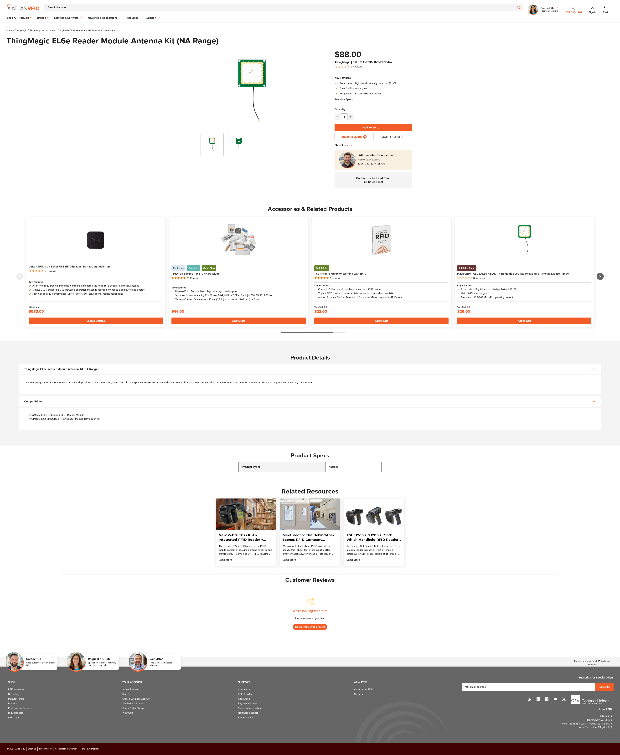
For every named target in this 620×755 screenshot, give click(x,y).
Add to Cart (369, 127)
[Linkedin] (538, 699)
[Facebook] (546, 699)
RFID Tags (14, 717)
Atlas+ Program (130, 689)
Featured (193, 268)
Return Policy (245, 717)
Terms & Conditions (90, 749)
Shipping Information (250, 708)
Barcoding (13, 694)
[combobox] (276, 7)
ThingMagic (342, 62)
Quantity (340, 109)
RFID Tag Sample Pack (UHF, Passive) (195, 274)
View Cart (127, 712)
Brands (41, 18)
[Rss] (529, 699)
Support (151, 18)
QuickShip (209, 268)
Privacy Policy (45, 749)
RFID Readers (15, 712)
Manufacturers (16, 698)
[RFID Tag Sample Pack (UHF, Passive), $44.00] (238, 239)
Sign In (126, 694)
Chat (384, 164)
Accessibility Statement (66, 749)
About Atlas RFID (363, 689)
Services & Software (66, 18)
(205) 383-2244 (367, 164)
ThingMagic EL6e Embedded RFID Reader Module (55, 415)
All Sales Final (467, 268)
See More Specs (344, 99)
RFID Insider (245, 694)
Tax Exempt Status (132, 703)
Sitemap (32, 749)
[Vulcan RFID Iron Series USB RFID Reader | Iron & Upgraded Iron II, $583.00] (95, 239)
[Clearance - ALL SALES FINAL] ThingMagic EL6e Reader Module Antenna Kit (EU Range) (513, 274)
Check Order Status (133, 708)
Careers (358, 694)
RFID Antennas (16, 689)
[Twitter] (564, 699)
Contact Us (244, 689)
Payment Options (247, 703)
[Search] (518, 7)
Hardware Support (248, 712)
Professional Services (20, 708)
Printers (12, 703)
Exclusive (178, 268)
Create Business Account (136, 698)
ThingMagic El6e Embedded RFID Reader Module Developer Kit (63, 419)
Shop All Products (18, 18)
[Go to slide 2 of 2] (19, 276)
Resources (132, 18)
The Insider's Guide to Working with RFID (340, 274)
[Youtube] (555, 699)
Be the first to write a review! (310, 627)
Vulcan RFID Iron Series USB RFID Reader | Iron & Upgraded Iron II (70, 266)
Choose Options (96, 321)
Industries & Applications (102, 18)
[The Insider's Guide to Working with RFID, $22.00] (381, 239)
